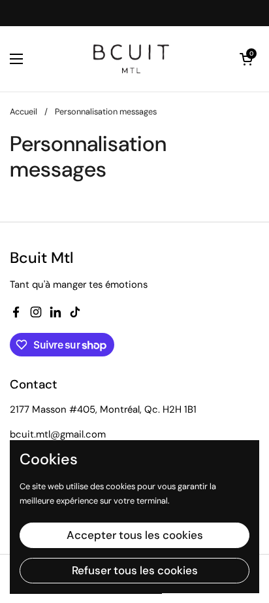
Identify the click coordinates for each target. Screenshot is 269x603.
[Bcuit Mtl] (131, 59)
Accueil (23, 111)
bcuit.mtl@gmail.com (58, 434)
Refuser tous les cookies (135, 570)
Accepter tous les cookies (135, 535)
